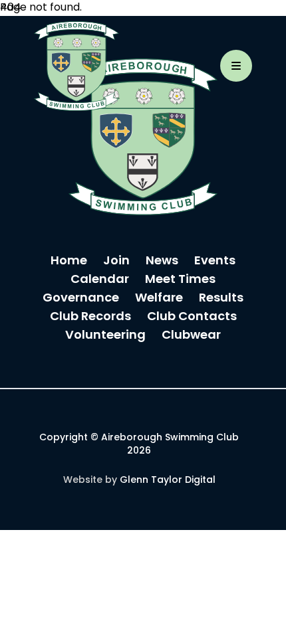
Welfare (159, 298)
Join (116, 261)
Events (214, 261)
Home (69, 261)
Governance (81, 298)
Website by (139, 480)
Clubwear (191, 335)
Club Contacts (192, 317)
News (162, 261)
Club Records (90, 317)
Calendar (100, 280)
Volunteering (105, 335)
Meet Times (180, 280)
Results (221, 298)
